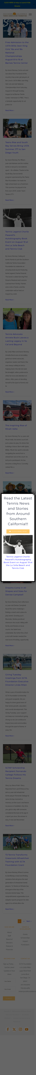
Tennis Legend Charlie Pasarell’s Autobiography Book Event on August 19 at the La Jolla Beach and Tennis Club (18, 562)
